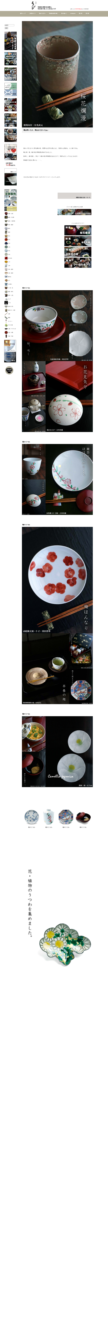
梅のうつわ (66, 827)
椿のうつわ (83, 827)
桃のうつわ (48, 827)
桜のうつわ (31, 827)
